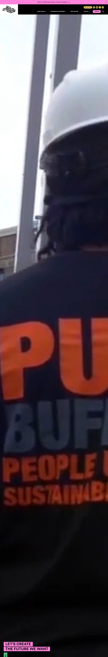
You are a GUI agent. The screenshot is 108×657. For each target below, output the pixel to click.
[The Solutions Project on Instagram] (94, 7)
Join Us (86, 11)
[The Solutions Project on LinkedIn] (103, 7)
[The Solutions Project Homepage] (9, 9)
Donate (96, 11)
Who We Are (74, 11)
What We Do (41, 11)
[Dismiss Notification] (106, 2)
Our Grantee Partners (58, 11)
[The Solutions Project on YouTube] (97, 7)
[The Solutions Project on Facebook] (100, 7)
